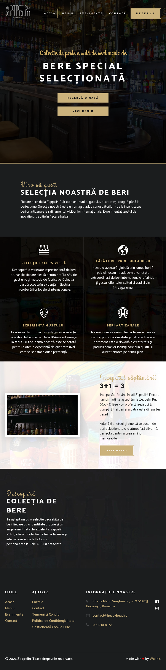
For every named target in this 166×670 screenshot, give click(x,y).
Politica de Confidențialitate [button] (53, 621)
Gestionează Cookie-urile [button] (51, 627)
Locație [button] (37, 602)
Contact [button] (117, 13)
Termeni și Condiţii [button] (46, 614)
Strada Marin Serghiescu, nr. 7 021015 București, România (117, 603)
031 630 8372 (102, 625)
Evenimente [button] (91, 13)
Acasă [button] (50, 13)
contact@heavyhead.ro (110, 616)
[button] (18, 12)
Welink (155, 659)
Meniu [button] (67, 13)
